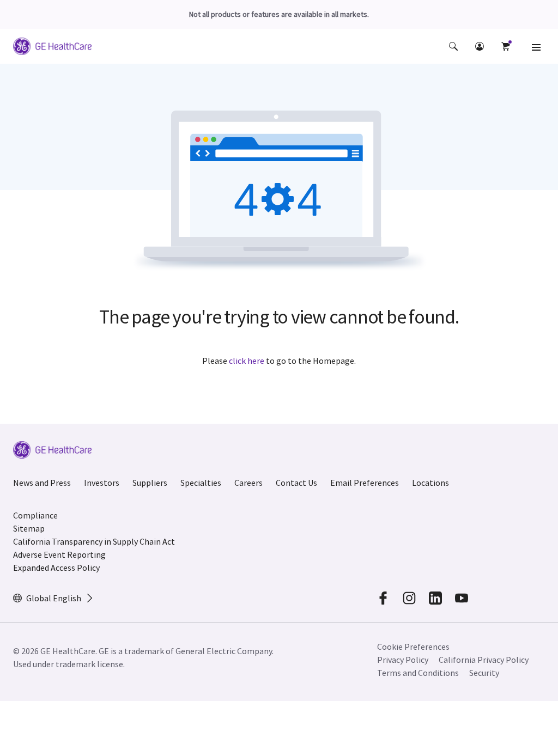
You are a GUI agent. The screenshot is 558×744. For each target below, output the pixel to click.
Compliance (35, 515)
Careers (248, 482)
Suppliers (149, 482)
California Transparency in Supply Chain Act (94, 541)
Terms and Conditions (418, 672)
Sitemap (29, 528)
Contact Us (296, 482)
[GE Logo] (52, 48)
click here (246, 360)
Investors (101, 482)
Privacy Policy (402, 659)
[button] (453, 46)
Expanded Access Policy (56, 567)
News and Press (42, 482)
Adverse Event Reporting (59, 554)
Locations (430, 482)
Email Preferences (364, 482)
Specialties (200, 482)
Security (484, 672)
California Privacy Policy (484, 659)
